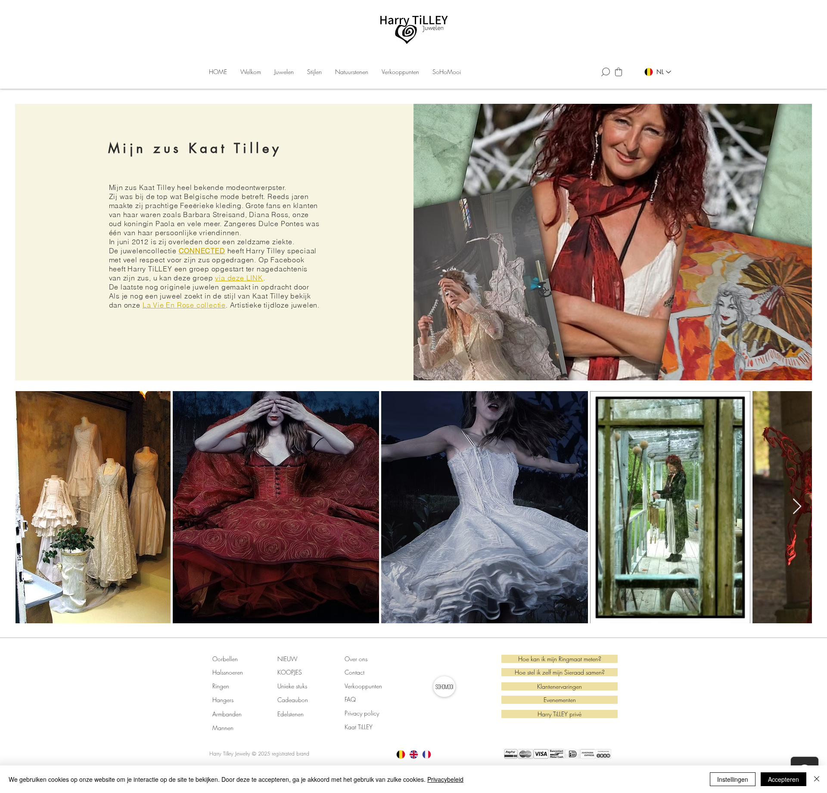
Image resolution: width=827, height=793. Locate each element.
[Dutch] (401, 754)
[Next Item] (797, 506)
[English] (413, 754)
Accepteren (783, 779)
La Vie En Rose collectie (184, 305)
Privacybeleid (445, 779)
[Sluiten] (816, 779)
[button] (284, 72)
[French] (426, 754)
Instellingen (732, 779)
